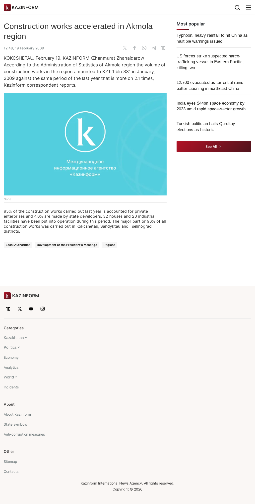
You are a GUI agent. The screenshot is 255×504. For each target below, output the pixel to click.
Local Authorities (18, 245)
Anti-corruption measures (24, 434)
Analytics (11, 367)
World (9, 377)
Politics (10, 347)
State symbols (15, 424)
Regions (109, 245)
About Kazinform (17, 414)
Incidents (11, 387)
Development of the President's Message (67, 245)
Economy (11, 357)
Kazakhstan (14, 337)
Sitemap (10, 461)
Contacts (11, 471)
